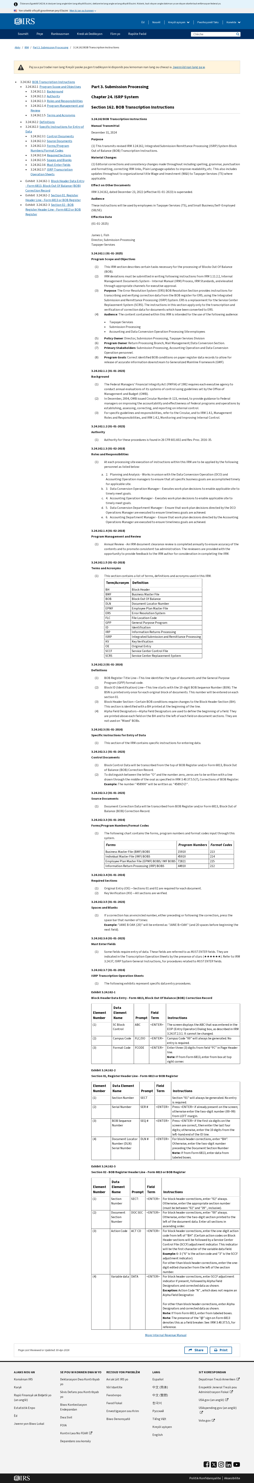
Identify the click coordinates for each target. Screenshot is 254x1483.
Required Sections (59, 155)
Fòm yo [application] (115, 34)
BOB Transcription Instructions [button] (53, 82)
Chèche (237, 34)
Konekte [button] (232, 22)
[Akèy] (24, 20)
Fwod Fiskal (114, 1403)
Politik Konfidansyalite (205, 1478)
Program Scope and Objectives (60, 87)
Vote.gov (205, 1420)
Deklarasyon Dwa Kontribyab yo (80, 1381)
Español (158, 1379)
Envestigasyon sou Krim (122, 1411)
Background (55, 91)
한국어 (157, 1403)
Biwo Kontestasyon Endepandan (73, 1407)
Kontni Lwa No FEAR (74, 1433)
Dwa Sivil (66, 1417)
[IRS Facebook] (206, 1463)
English (157, 1435)
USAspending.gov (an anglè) (218, 1408)
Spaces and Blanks (59, 160)
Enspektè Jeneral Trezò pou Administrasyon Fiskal (218, 1389)
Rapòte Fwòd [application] (137, 34)
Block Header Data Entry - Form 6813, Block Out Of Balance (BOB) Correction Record (54, 186)
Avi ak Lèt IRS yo (117, 1379)
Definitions (47, 122)
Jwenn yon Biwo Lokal (29, 1424)
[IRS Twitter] (214, 1463)
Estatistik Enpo (24, 1408)
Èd (142, 22)
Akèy (17, 47)
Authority (53, 96)
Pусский (158, 1411)
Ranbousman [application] (60, 34)
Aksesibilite (232, 1478)
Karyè (18, 1387)
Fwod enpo (113, 1395)
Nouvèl (156, 22)
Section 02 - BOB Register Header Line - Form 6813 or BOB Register (53, 209)
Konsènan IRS (23, 1379)
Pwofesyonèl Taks (208, 22)
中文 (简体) (160, 1387)
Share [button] (198, 1350)
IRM (27, 47)
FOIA (63, 1425)
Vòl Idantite (114, 1387)
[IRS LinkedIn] (229, 1463)
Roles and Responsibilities (65, 101)
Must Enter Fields (58, 165)
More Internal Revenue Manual (166, 1335)
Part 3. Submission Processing (50, 47)
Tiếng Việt (159, 1419)
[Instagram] (221, 1463)
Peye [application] (40, 34)
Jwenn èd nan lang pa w (189, 67)
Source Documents (59, 141)
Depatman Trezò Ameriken (217, 1379)
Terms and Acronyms (61, 115)
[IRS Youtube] (236, 1463)
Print (224, 1350)
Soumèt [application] (23, 34)
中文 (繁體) (160, 1395)
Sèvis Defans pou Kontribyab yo (79, 1394)
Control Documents (60, 136)
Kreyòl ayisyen (177, 22)
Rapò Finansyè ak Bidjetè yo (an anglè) (32, 1397)
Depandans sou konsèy (75, 1441)
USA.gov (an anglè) (211, 1400)
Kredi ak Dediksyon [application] (89, 34)
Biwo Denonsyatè (118, 1419)
